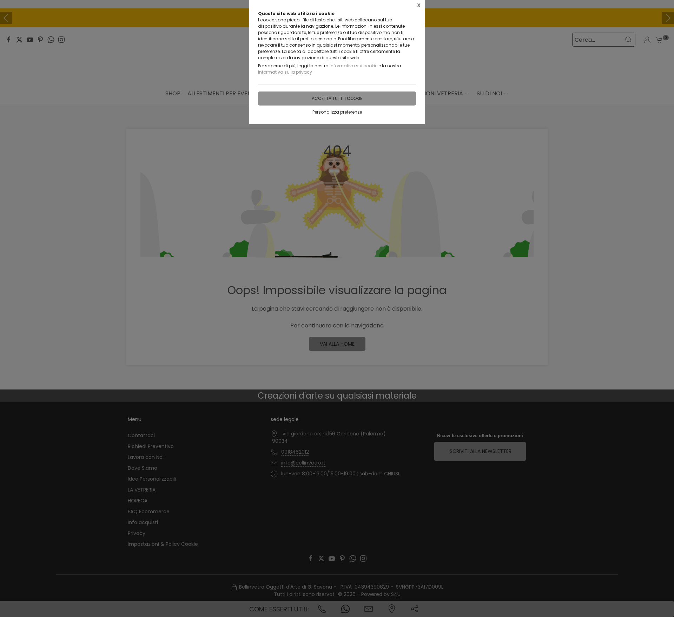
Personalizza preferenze (337, 112)
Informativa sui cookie (353, 66)
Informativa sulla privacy (285, 72)
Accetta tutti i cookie (337, 98)
